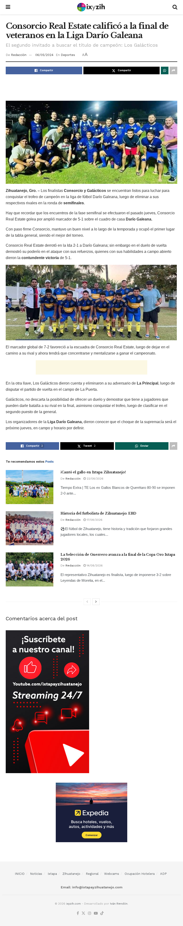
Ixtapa (52, 874)
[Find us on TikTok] (102, 913)
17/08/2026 (94, 519)
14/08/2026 (94, 565)
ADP (163, 874)
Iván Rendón (118, 903)
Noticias (36, 874)
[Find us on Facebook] (78, 913)
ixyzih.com (73, 903)
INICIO (20, 874)
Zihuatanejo (71, 874)
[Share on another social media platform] (173, 70)
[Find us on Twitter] (83, 913)
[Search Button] (175, 7)
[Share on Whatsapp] (164, 70)
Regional (92, 874)
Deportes (68, 55)
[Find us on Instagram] (89, 913)
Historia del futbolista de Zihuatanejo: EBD (98, 513)
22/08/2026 (94, 478)
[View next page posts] (96, 601)
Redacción (18, 55)
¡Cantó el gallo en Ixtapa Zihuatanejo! (93, 472)
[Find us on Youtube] (96, 913)
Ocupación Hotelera (140, 874)
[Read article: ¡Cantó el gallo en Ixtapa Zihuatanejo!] (29, 487)
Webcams (111, 874)
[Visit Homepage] (91, 7)
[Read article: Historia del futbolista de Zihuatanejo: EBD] (29, 528)
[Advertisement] (91, 87)
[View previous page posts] (87, 601)
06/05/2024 (44, 55)
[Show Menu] (8, 7)
